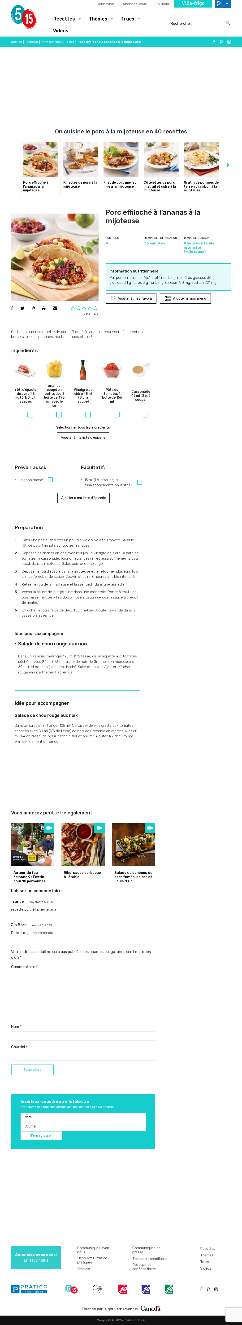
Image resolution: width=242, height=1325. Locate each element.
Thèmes (206, 1255)
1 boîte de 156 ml (112, 396)
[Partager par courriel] (55, 308)
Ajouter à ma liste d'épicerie (83, 437)
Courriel (19, 1047)
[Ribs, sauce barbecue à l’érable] (83, 844)
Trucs (204, 1262)
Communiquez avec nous (93, 1250)
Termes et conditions (149, 1259)
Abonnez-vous (135, 4)
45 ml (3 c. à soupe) (83, 396)
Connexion (105, 4)
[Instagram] (229, 42)
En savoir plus (36, 1257)
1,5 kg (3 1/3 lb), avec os (25, 396)
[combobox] (196, 23)
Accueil (16, 42)
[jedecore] (146, 1289)
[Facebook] (214, 42)
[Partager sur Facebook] (12, 308)
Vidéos (60, 30)
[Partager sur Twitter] (22, 308)
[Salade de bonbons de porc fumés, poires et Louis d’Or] (133, 844)
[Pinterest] (221, 42)
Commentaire (24, 967)
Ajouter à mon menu (189, 298)
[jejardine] (169, 1289)
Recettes (31, 42)
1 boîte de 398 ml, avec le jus (54, 396)
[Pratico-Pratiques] (31, 1289)
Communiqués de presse (146, 1250)
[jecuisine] (123, 1289)
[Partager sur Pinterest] (33, 308)
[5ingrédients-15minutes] (72, 1289)
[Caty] (99, 1289)
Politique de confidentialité (144, 1267)
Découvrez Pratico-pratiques (93, 1260)
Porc (70, 42)
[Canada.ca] (150, 1308)
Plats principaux (52, 42)
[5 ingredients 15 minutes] (28, 18)
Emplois (83, 1269)
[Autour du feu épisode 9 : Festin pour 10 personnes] (32, 844)
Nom (16, 1026)
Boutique (162, 4)
